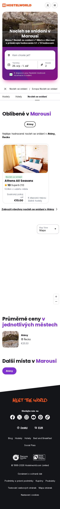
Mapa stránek (45, 488)
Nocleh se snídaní (14, 177)
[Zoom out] (56, 301)
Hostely (18, 438)
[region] (30, 264)
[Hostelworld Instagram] (26, 417)
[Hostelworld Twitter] (19, 417)
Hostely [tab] (6, 96)
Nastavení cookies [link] (30, 495)
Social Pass (30, 445)
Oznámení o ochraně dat (30, 474)
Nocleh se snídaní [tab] (37, 96)
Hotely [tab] (19, 96)
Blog (10, 438)
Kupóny (39, 481)
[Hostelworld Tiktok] (47, 417)
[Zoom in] (56, 296)
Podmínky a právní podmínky (19, 481)
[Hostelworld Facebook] (12, 417)
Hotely (28, 438)
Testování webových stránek (22, 488)
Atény (9, 370)
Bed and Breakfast (42, 438)
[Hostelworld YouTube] (33, 417)
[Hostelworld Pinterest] (40, 417)
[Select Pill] (48, 5)
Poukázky (50, 481)
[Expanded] (5, 88)
